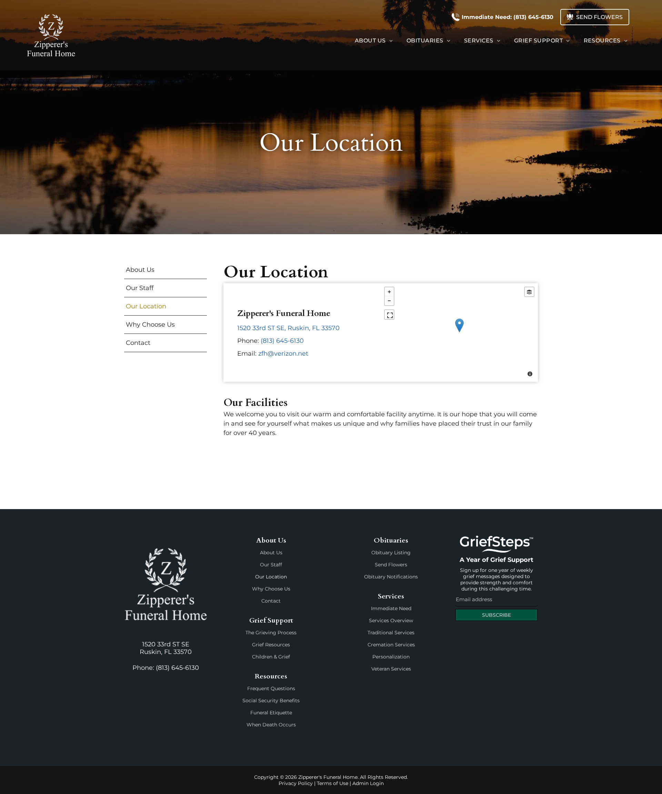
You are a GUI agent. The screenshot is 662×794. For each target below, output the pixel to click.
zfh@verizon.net (283, 353)
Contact (271, 601)
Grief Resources (271, 645)
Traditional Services (391, 632)
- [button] (389, 300)
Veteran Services (391, 669)
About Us (271, 552)
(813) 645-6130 (282, 341)
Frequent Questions (271, 688)
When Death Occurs (271, 725)
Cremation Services (391, 645)
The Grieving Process (271, 632)
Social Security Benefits (271, 700)
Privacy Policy (296, 783)
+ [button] (389, 291)
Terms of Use (332, 783)
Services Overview (391, 620)
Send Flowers (391, 565)
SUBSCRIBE (496, 615)
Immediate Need (391, 608)
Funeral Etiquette (271, 712)
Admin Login (368, 783)
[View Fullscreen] (389, 314)
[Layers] (529, 291)
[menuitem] (374, 40)
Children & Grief (271, 657)
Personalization (391, 657)
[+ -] (459, 332)
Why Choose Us (271, 589)
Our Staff (271, 565)
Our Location (271, 577)
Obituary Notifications (391, 577)
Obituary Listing (391, 552)
